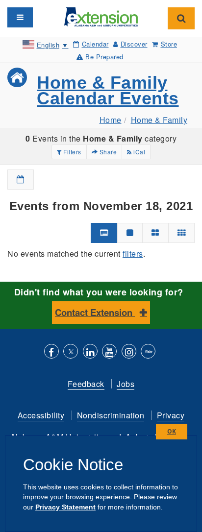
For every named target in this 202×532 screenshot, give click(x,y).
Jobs (125, 383)
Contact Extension (95, 312)
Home (111, 119)
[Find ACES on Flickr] (148, 352)
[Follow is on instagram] (129, 352)
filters (133, 253)
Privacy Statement (65, 507)
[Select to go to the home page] (101, 16)
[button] (20, 179)
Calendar (95, 43)
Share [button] (107, 151)
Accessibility (41, 415)
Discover (134, 43)
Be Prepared (104, 56)
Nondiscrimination (111, 415)
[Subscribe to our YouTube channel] (109, 352)
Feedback (86, 383)
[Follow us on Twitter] (70, 352)
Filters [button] (71, 151)
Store (169, 43)
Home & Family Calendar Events (108, 90)
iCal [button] (139, 151)
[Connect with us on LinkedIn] (90, 352)
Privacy (171, 415)
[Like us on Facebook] (51, 352)
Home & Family (159, 119)
